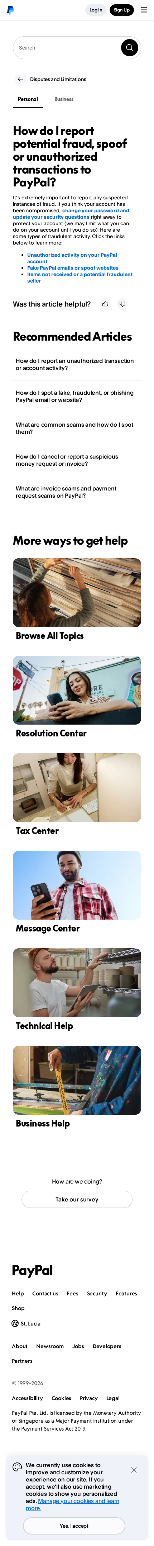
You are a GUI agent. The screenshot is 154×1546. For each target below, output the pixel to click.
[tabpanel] (73, 204)
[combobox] (77, 47)
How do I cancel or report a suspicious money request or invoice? (67, 460)
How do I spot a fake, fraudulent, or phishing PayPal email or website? (75, 396)
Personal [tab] (28, 99)
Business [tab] (63, 99)
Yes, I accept (74, 1526)
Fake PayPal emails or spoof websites (73, 268)
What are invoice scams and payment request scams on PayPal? (66, 492)
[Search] (129, 47)
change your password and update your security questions (71, 213)
